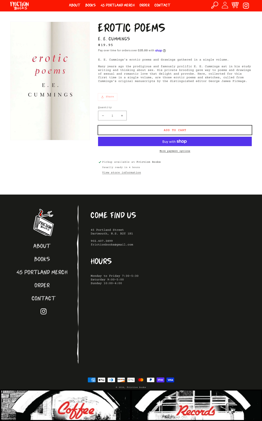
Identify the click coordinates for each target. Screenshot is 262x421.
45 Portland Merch (42, 273)
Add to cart (175, 130)
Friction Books (136, 387)
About (42, 247)
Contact (44, 299)
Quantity (105, 107)
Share (110, 96)
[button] (215, 5)
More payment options (175, 151)
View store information (121, 172)
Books (42, 260)
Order (42, 286)
